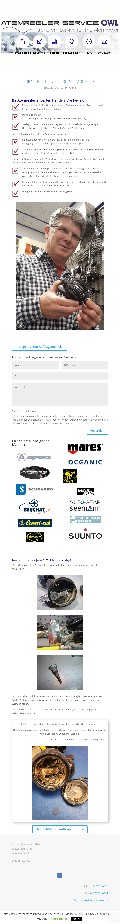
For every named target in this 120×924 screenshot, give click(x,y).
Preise (54, 53)
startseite (23, 53)
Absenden (97, 430)
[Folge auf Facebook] (60, 875)
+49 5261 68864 (99, 893)
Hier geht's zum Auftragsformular (39, 347)
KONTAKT (104, 53)
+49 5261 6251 (99, 886)
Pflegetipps (72, 53)
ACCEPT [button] (76, 918)
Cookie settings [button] (59, 918)
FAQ (89, 53)
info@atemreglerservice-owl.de (89, 900)
